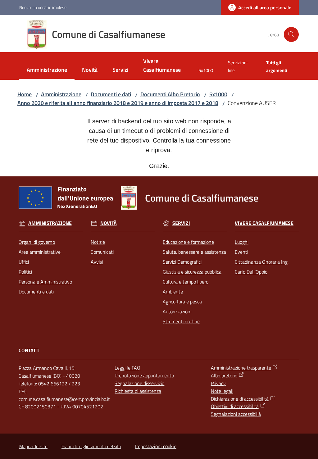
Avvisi (97, 262)
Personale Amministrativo (45, 281)
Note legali (222, 391)
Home (24, 94)
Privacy (218, 383)
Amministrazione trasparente (241, 367)
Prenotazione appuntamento (144, 375)
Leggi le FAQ (127, 367)
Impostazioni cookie (155, 446)
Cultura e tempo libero (185, 281)
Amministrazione (61, 94)
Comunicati (102, 252)
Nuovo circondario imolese (42, 7)
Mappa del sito (33, 446)
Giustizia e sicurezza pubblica (192, 271)
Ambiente (173, 291)
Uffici (24, 262)
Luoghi (241, 242)
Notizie (98, 242)
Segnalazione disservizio (139, 383)
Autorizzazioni (177, 311)
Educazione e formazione (188, 242)
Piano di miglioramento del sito (91, 446)
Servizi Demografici (182, 262)
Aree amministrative (40, 252)
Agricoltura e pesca (182, 301)
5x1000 (218, 94)
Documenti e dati (111, 94)
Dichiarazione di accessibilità (240, 398)
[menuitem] (47, 70)
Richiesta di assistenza (138, 391)
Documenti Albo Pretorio (170, 94)
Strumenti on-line (181, 321)
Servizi (181, 223)
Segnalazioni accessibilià (236, 414)
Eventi (241, 252)
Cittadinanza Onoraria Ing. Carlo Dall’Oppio (261, 266)
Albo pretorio (224, 375)
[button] (291, 34)
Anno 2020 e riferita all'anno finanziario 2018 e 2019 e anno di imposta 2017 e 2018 (117, 103)
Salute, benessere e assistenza (194, 252)
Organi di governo (37, 242)
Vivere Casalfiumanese (264, 223)
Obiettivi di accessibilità (235, 406)
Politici (25, 271)
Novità (108, 223)
